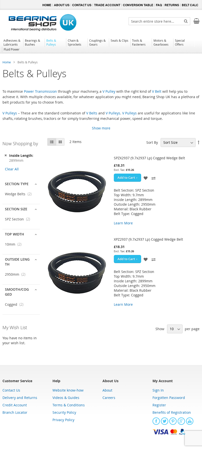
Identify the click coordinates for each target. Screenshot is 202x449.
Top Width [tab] (14, 234)
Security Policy (64, 412)
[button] (146, 178)
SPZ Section (19, 219)
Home (7, 62)
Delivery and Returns (19, 397)
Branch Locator (14, 412)
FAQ (159, 5)
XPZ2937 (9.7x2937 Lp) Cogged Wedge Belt (148, 239)
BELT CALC (190, 5)
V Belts (91, 113)
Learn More (123, 223)
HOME (46, 5)
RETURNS (172, 5)
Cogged (15, 304)
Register (159, 405)
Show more (101, 128)
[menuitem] (12, 42)
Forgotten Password (168, 397)
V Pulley (108, 91)
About (107, 390)
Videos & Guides (65, 397)
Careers (108, 397)
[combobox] (159, 21)
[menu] (101, 45)
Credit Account (14, 405)
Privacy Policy (63, 419)
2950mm (16, 274)
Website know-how (68, 390)
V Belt (156, 91)
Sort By (152, 142)
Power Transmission (40, 91)
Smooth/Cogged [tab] (17, 292)
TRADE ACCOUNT (107, 5)
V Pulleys (9, 113)
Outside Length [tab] (17, 262)
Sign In (158, 390)
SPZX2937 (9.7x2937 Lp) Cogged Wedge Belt (149, 158)
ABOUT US (61, 5)
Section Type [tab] (17, 183)
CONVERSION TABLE (138, 5)
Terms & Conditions (68, 405)
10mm (14, 244)
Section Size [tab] (16, 209)
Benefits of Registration (171, 412)
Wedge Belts (19, 194)
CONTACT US (81, 5)
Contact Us (11, 390)
